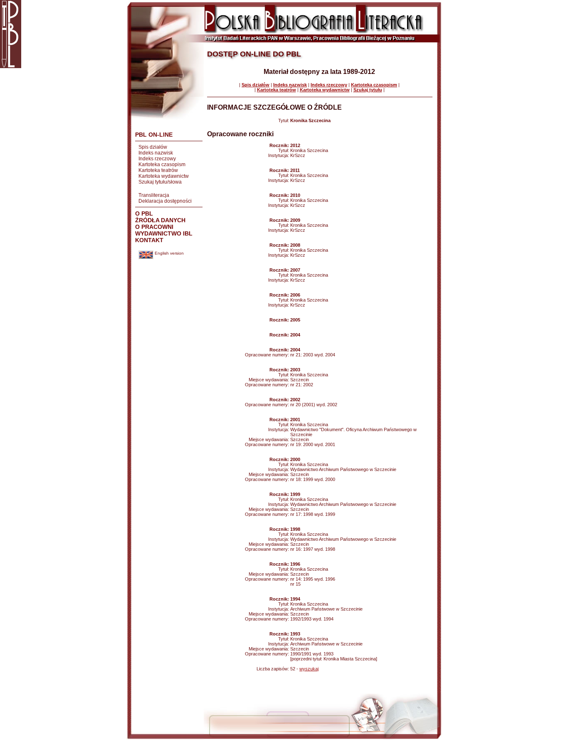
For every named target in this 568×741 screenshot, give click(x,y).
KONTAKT (149, 240)
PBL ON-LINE (154, 134)
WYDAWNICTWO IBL (164, 233)
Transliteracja (153, 195)
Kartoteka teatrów (158, 170)
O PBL (144, 213)
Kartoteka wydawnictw (163, 176)
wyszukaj (309, 668)
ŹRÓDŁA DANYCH (160, 220)
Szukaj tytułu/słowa (160, 182)
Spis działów (152, 147)
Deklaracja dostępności (165, 201)
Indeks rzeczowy (157, 159)
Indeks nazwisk (155, 153)
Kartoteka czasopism (161, 164)
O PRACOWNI (154, 226)
